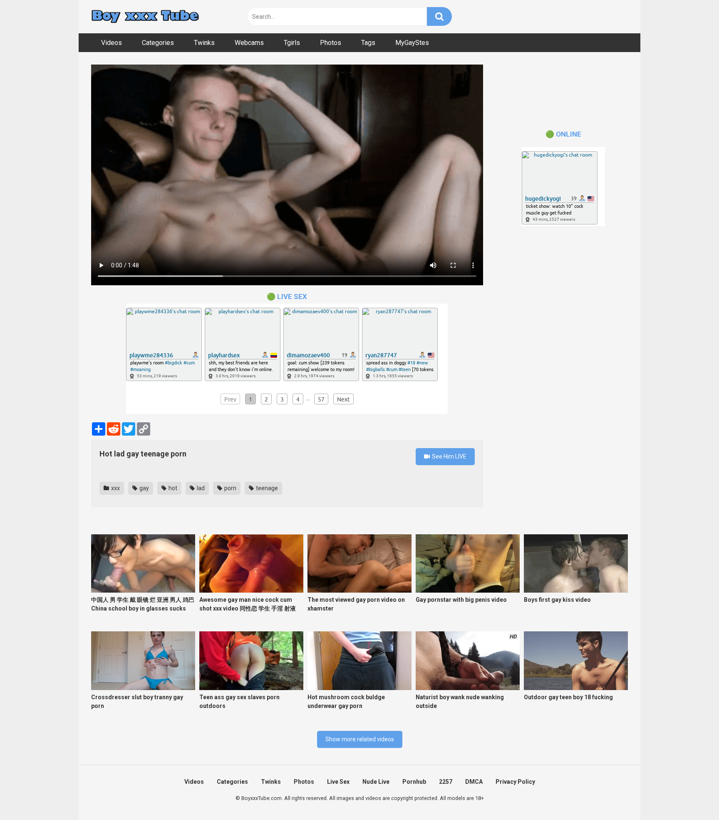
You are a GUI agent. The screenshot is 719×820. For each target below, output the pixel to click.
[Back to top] (691, 794)
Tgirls (292, 43)
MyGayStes (412, 43)
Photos (330, 43)
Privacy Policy (515, 781)
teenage (266, 488)
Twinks (204, 43)
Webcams (249, 43)
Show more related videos (359, 739)
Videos (111, 43)
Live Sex (338, 781)
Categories (158, 43)
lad (200, 488)
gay (143, 488)
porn (229, 488)
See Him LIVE (448, 456)
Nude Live (375, 781)
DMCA (474, 781)
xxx (115, 488)
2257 (445, 781)
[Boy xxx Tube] (145, 16)
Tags (368, 43)
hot (172, 488)
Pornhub (414, 781)
